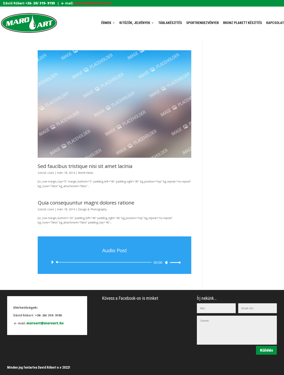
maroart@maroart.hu (92, 3)
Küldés (266, 350)
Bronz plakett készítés (242, 23)
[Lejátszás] (52, 262)
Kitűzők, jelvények (134, 23)
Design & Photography (92, 209)
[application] (114, 262)
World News (85, 173)
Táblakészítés (170, 23)
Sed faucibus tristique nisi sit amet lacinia (85, 166)
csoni (50, 173)
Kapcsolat (275, 23)
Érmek (106, 23)
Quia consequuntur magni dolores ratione (86, 202)
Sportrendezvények (202, 23)
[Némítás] (166, 262)
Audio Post (114, 250)
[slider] (174, 262)
